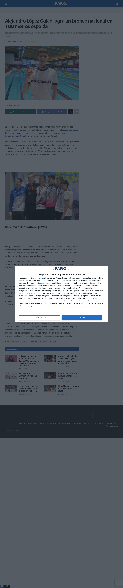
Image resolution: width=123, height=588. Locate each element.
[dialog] (61, 294)
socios (41, 278)
